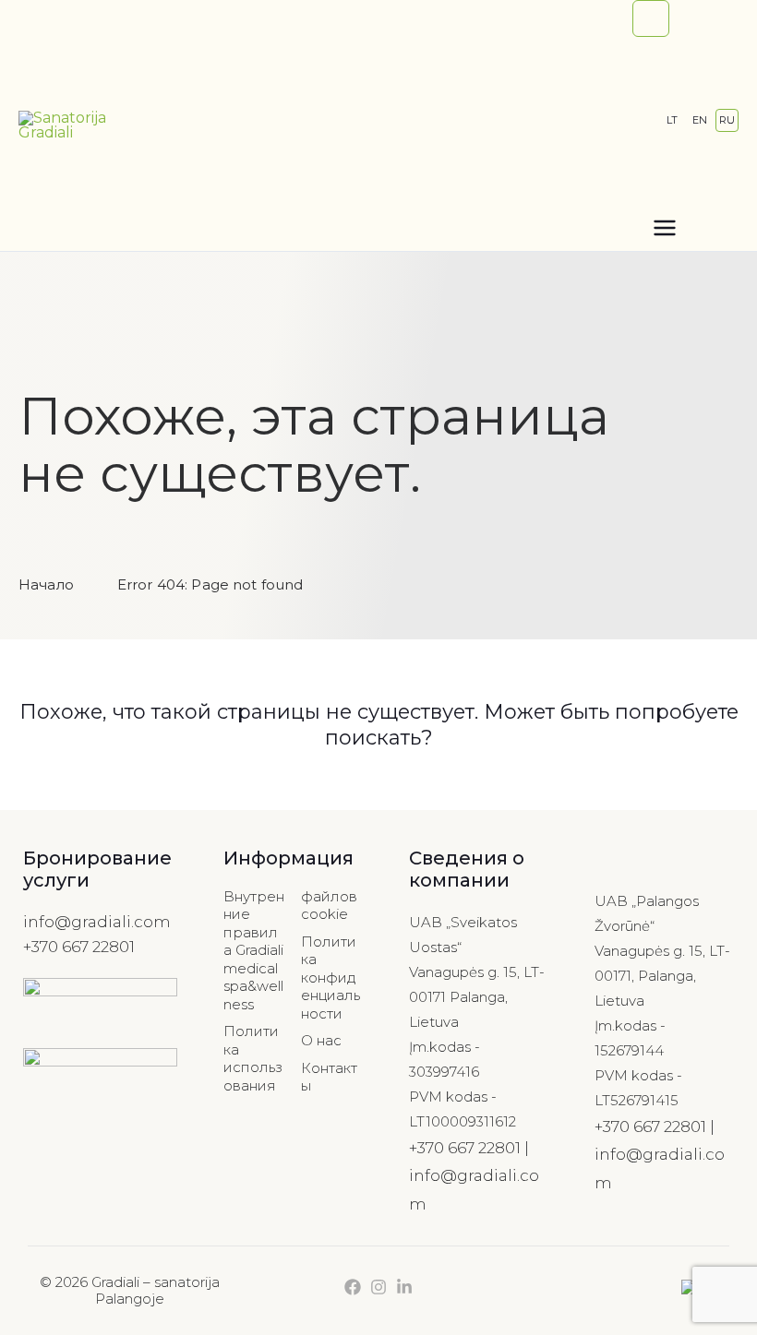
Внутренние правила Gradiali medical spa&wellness (253, 950)
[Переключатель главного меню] (665, 227)
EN (699, 119)
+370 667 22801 (79, 946)
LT (672, 119)
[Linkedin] (404, 1287)
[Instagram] (378, 1287)
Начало (46, 584)
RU (727, 119)
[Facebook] (352, 1287)
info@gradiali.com (97, 921)
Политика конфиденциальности (330, 977)
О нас (321, 1040)
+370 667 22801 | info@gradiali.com (474, 1175)
